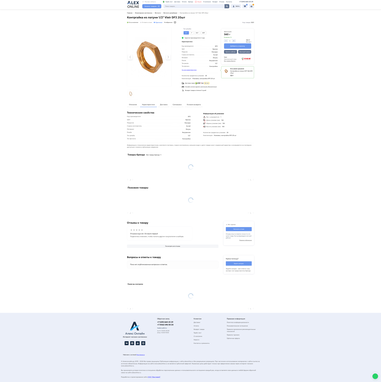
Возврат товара (199, 329)
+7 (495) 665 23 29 (165, 322)
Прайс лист (169, 2)
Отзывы (221, 2)
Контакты (229, 2)
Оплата (184, 2)
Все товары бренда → (153, 155)
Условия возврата (194, 104)
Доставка (177, 2)
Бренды (190, 2)
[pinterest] (132, 343)
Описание (133, 104)
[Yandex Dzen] (143, 343)
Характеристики (148, 104)
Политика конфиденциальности (238, 322)
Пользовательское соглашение (237, 326)
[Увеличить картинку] (149, 57)
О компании (207, 2)
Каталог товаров (150, 6)
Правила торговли (233, 335)
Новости (196, 340)
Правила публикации (245, 240)
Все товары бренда (229, 61)
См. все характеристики (189, 70)
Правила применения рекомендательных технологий (241, 330)
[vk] (127, 343)
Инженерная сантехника (143, 13)
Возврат (215, 2)
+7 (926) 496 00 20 (165, 325)
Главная (129, 13)
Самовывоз (177, 104)
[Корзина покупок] (251, 6)
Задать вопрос (239, 263)
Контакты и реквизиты (201, 343)
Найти (227, 6)
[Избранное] (245, 6)
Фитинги (158, 13)
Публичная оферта (233, 338)
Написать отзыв (238, 229)
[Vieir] (245, 59)
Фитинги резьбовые (170, 13)
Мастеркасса (141, 355)
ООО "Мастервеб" (154, 377)
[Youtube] (138, 343)
